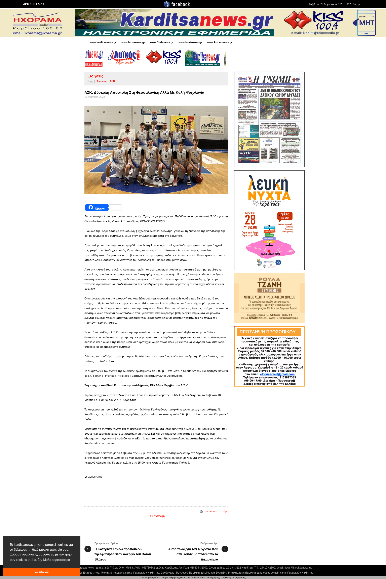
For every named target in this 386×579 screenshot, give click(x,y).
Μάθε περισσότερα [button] (56, 560)
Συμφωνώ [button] (42, 571)
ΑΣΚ (112, 81)
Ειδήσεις (95, 76)
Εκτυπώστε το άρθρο (216, 511)
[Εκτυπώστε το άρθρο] (201, 511)
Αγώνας (102, 81)
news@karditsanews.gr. (298, 567)
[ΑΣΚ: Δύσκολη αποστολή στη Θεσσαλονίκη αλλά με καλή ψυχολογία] (156, 150)
